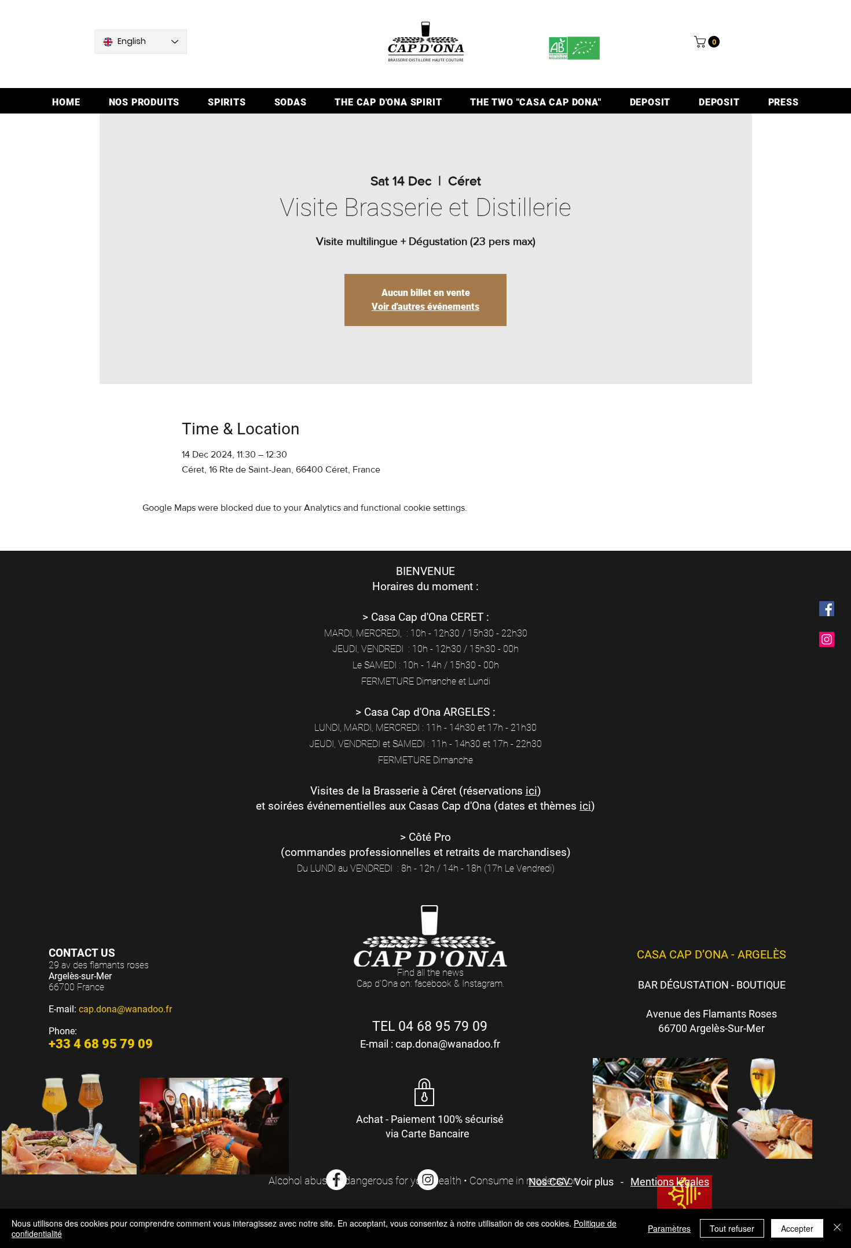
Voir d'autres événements (425, 306)
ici (531, 790)
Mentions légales (669, 1182)
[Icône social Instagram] (826, 639)
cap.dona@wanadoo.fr (125, 1009)
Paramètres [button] (669, 1228)
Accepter (797, 1228)
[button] (708, 41)
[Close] (837, 1228)
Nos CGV (550, 1182)
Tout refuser (732, 1228)
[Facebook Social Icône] (826, 608)
